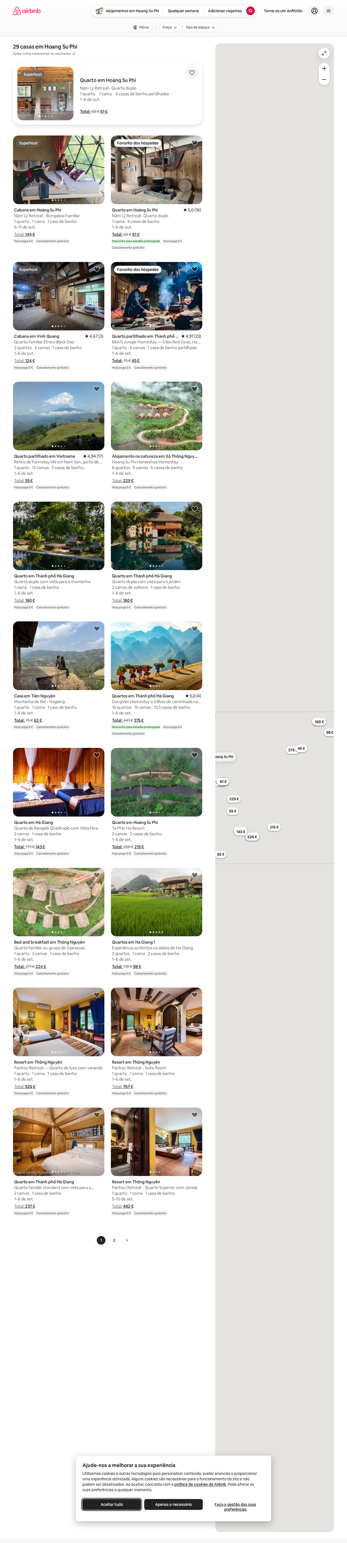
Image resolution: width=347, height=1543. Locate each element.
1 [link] (101, 1240)
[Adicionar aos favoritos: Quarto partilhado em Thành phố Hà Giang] (194, 269)
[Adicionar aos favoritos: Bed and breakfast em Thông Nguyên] (96, 875)
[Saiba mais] (74, 53)
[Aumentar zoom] (324, 68)
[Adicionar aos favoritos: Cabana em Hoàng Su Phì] (96, 142)
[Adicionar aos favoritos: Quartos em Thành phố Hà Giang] (194, 628)
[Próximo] (126, 1240)
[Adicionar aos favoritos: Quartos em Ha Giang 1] (194, 875)
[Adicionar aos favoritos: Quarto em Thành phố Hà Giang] (96, 508)
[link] (88, 1240)
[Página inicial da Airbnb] (27, 11)
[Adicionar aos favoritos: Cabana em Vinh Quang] (96, 269)
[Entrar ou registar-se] (314, 10)
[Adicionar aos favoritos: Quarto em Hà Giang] (96, 755)
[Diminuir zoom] (324, 79)
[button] (85, 111)
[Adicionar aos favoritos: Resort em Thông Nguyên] (96, 994)
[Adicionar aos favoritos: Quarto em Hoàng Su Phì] (194, 142)
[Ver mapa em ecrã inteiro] (324, 53)
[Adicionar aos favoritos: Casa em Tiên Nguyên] (96, 628)
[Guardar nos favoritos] (192, 73)
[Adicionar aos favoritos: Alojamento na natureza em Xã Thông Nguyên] (194, 388)
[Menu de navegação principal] (328, 10)
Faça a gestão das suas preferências (235, 1507)
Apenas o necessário (173, 1504)
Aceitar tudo (112, 1504)
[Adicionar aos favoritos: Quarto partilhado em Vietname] (96, 388)
